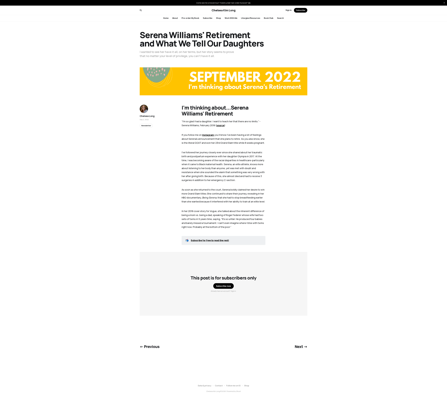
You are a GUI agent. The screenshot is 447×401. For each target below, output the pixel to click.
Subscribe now (223, 286)
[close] (444, 3)
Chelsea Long (147, 116)
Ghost (238, 391)
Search (280, 18)
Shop (218, 18)
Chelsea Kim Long (223, 10)
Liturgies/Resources (250, 18)
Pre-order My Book (190, 18)
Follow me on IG (233, 385)
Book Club (268, 18)
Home (166, 18)
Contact (219, 385)
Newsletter (146, 125)
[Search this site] (140, 10)
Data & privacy (204, 385)
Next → (301, 346)
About (175, 18)
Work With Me (231, 18)
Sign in (289, 10)
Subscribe (207, 18)
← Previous (150, 346)
